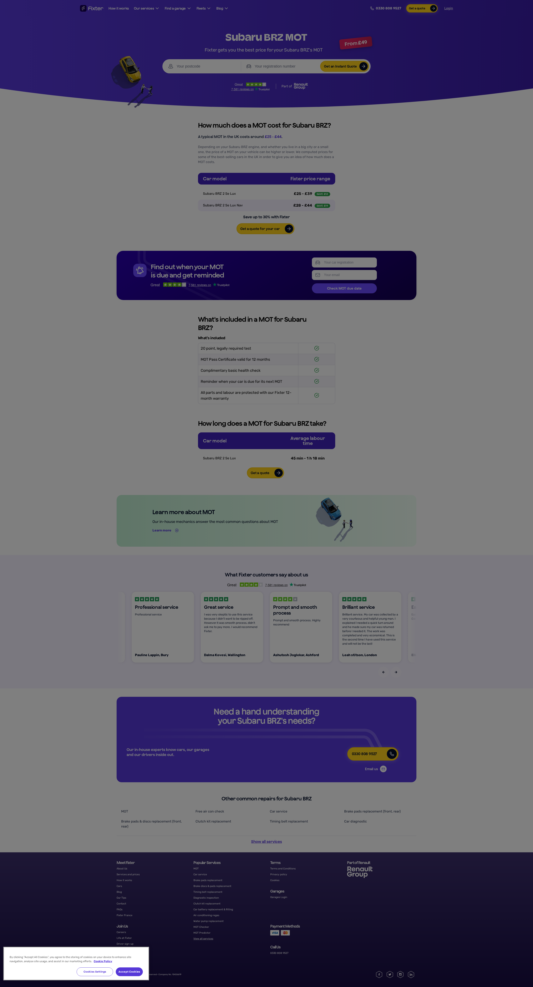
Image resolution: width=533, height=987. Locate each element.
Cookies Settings (94, 971)
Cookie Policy (103, 961)
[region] (76, 963)
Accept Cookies (129, 971)
